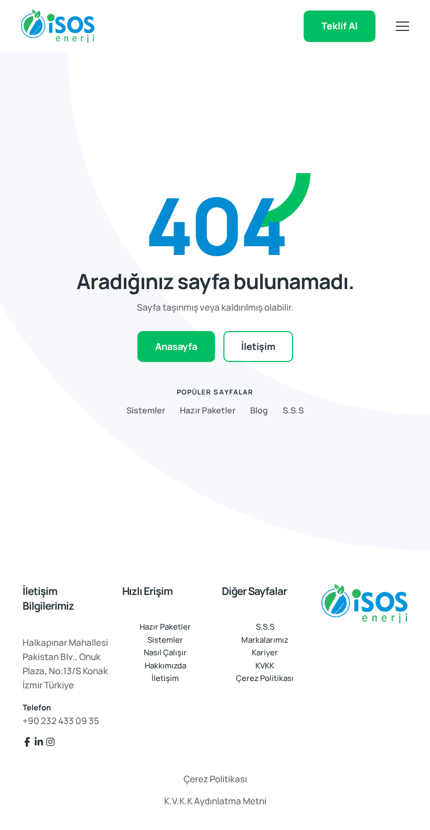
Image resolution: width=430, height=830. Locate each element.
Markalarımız (264, 639)
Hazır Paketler (207, 410)
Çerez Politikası (265, 678)
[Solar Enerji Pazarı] (364, 603)
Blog (259, 410)
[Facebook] (27, 742)
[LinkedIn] (39, 742)
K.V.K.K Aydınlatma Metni (215, 801)
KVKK (264, 665)
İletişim (258, 346)
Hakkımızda (165, 665)
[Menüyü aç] (402, 26)
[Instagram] (50, 742)
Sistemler (145, 410)
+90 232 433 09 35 (61, 721)
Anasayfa (176, 346)
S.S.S (293, 410)
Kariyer (265, 652)
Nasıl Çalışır (165, 652)
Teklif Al (339, 25)
